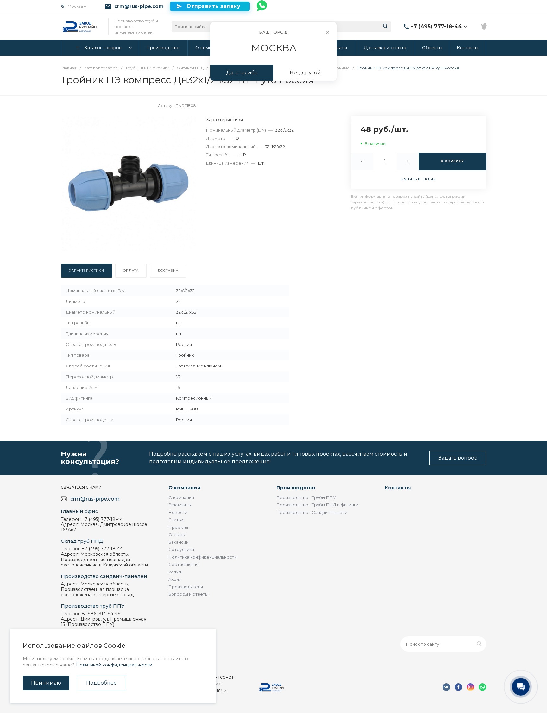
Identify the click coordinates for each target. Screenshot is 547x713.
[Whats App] (262, 6)
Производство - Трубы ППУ (306, 497)
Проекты (178, 527)
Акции (174, 579)
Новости (177, 512)
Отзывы (176, 534)
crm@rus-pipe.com (139, 6)
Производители (185, 586)
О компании (184, 488)
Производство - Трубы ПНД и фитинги (317, 504)
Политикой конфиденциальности (114, 665)
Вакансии (178, 542)
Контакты (398, 488)
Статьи (175, 519)
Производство (295, 488)
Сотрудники (181, 549)
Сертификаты (183, 564)
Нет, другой (305, 73)
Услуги (175, 571)
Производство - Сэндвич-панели (311, 512)
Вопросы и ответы (188, 594)
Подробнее (101, 683)
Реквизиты (180, 504)
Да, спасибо (242, 73)
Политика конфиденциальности (202, 557)
